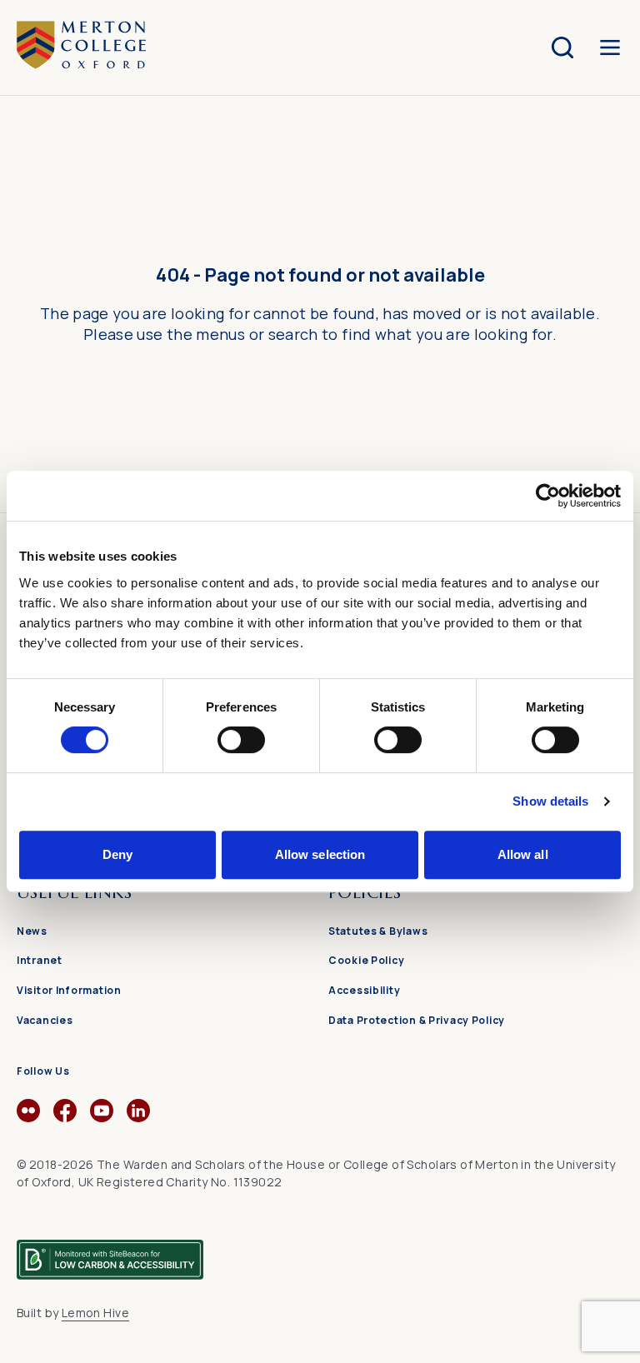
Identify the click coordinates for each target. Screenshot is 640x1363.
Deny (117, 854)
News (32, 931)
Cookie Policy (366, 960)
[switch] (241, 739)
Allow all (523, 854)
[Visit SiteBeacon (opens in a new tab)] (110, 1252)
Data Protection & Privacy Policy (416, 1020)
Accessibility (364, 990)
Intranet (39, 960)
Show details (550, 801)
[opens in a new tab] (28, 1117)
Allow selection (320, 854)
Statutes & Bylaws (378, 931)
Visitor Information (69, 990)
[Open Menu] (610, 47)
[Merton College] (81, 47)
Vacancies (44, 1020)
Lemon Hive (95, 1313)
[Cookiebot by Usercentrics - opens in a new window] (548, 495)
